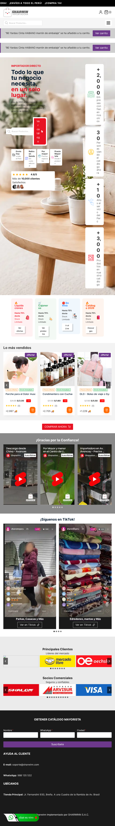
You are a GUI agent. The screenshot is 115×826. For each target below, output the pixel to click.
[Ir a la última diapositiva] (5, 661)
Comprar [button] (32, 410)
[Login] (101, 12)
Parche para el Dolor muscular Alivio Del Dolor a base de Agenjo (20, 394)
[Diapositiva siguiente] (108, 385)
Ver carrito (101, 33)
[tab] (53, 507)
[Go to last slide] (6, 474)
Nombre (8, 730)
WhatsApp (46, 730)
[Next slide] (108, 474)
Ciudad (81, 730)
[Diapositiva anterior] (6, 385)
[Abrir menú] (108, 23)
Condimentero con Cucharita (57, 394)
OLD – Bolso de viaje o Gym (94, 394)
